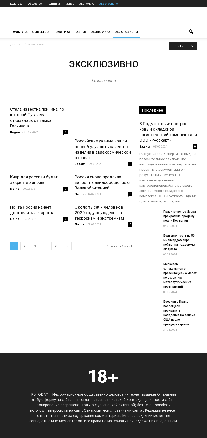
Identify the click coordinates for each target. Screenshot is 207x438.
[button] (191, 32)
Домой (15, 44)
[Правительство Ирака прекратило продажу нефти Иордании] (149, 216)
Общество (35, 3)
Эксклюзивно (108, 3)
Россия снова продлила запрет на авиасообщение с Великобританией (102, 182)
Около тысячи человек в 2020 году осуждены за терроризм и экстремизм (99, 213)
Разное (69, 3)
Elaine (14, 188)
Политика (53, 3)
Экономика (87, 3)
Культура (16, 3)
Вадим (15, 132)
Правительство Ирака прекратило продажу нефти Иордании (179, 216)
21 (56, 246)
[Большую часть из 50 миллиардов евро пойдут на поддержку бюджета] (149, 240)
